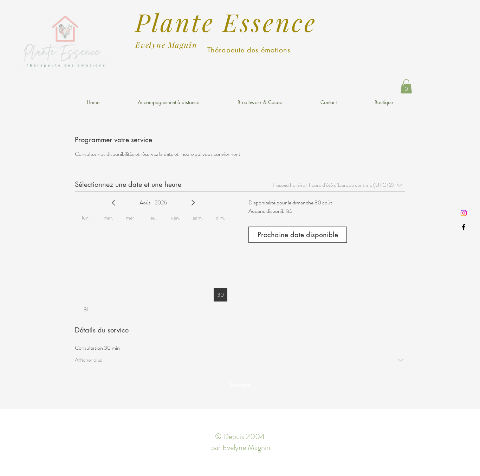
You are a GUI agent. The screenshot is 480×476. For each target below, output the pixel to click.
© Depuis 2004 (240, 436)
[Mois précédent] (113, 202)
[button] (406, 86)
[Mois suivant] (193, 202)
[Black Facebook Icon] (464, 227)
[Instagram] (464, 213)
